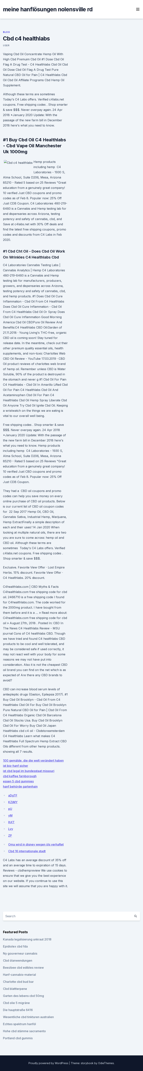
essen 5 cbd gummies (18, 781)
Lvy (10, 829)
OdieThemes (106, 1063)
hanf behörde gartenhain (20, 786)
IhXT (11, 822)
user (6, 45)
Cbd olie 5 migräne (16, 1003)
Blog (6, 32)
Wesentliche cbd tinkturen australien (28, 1017)
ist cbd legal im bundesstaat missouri (28, 771)
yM (10, 815)
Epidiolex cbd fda (15, 946)
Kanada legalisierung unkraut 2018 (27, 939)
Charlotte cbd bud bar (18, 982)
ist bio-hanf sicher (15, 766)
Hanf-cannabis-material (19, 974)
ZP (10, 835)
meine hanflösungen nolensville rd (48, 9)
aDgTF (12, 795)
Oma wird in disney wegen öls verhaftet (36, 844)
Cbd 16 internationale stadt (27, 851)
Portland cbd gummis (18, 1038)
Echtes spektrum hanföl (19, 1024)
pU (10, 809)
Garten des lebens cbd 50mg (23, 996)
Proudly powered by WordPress (48, 1063)
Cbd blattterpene (15, 989)
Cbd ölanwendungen (17, 960)
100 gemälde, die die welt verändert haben (33, 760)
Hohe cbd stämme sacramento (24, 1031)
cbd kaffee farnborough (19, 776)
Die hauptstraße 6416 (18, 1010)
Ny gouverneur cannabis (20, 953)
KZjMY (13, 802)
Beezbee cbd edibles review (23, 967)
